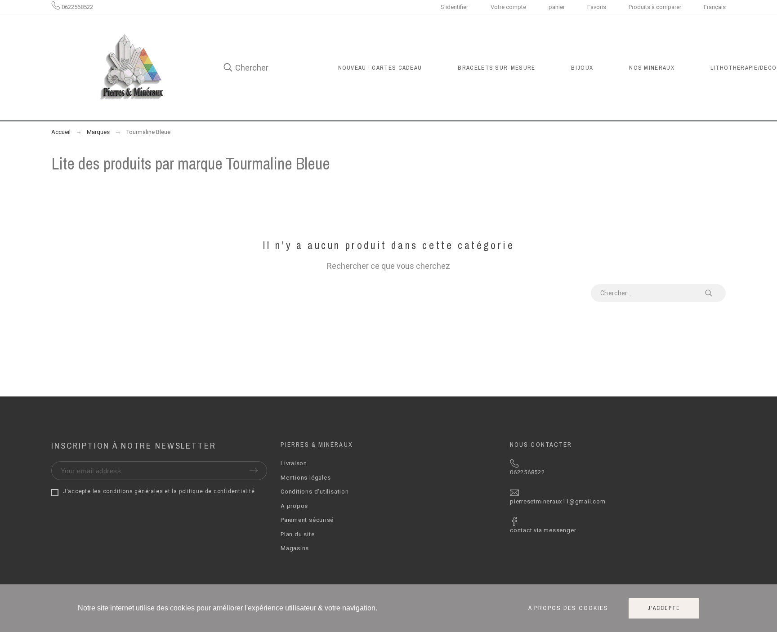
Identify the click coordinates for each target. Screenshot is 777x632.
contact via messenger (543, 530)
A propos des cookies (568, 608)
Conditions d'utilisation (315, 491)
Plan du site (297, 534)
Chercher (714, 293)
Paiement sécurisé (307, 519)
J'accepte (664, 608)
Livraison (294, 463)
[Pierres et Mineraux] (130, 67)
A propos (294, 506)
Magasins (295, 548)
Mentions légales (305, 477)
